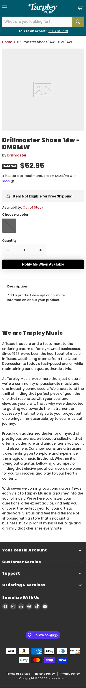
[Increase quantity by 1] (40, 250)
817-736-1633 (58, 31)
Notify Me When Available (43, 264)
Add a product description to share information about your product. (36, 297)
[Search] (78, 22)
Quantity (9, 240)
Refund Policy (45, 674)
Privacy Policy (70, 674)
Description (17, 286)
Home (7, 42)
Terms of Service (18, 674)
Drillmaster (16, 155)
